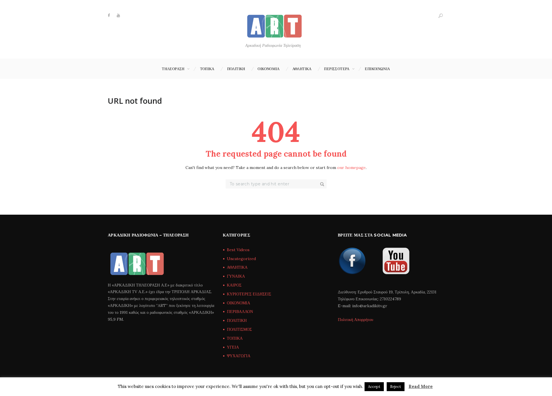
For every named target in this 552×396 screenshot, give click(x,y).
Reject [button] (395, 386)
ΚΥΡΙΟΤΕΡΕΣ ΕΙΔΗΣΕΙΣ (249, 294)
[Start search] (323, 184)
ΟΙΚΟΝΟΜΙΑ (269, 68)
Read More (421, 386)
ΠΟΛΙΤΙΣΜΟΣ (239, 329)
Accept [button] (374, 386)
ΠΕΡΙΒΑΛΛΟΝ (240, 311)
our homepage (351, 167)
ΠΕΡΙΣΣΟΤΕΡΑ (336, 68)
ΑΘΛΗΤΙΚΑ (302, 68)
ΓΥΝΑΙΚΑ (236, 276)
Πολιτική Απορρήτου (355, 319)
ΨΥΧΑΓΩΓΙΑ (238, 355)
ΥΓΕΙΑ (233, 347)
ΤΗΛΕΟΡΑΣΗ (173, 68)
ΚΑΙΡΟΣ (234, 285)
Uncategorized (241, 258)
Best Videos (238, 249)
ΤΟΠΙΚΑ (207, 68)
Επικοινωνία (377, 68)
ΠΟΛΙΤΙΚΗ (236, 68)
